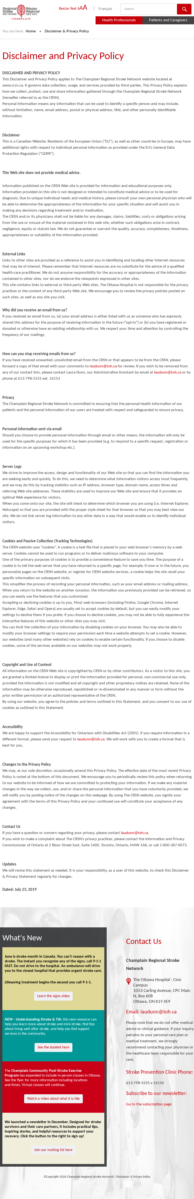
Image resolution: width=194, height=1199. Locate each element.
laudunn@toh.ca (103, 366)
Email (132, 1012)
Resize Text (73, 9)
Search (184, 9)
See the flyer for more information (31, 1080)
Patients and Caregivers (168, 20)
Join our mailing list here (53, 1150)
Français (105, 9)
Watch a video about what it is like (53, 1099)
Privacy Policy (141, 1176)
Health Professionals (119, 20)
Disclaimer (123, 1176)
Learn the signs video (53, 996)
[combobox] (135, 9)
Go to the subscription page (149, 1104)
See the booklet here (53, 1047)
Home (31, 31)
